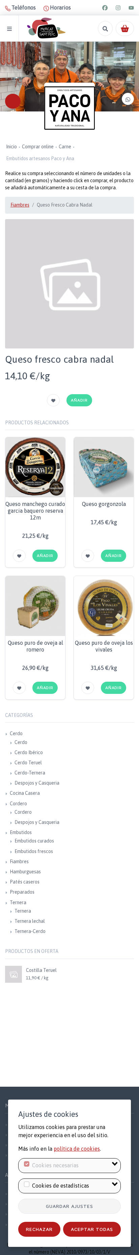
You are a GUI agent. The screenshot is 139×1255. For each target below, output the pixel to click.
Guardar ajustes (69, 1206)
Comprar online (38, 146)
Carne (65, 146)
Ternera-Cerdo (30, 931)
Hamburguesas (25, 871)
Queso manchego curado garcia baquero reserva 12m (35, 510)
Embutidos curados (34, 841)
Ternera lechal (30, 921)
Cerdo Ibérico (29, 752)
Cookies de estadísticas (60, 1186)
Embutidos (21, 832)
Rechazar (39, 1229)
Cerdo (16, 733)
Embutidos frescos (34, 851)
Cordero (18, 803)
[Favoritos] (53, 400)
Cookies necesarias (55, 1165)
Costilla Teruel (41, 970)
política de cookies (77, 1149)
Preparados (22, 892)
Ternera (18, 902)
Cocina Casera (25, 793)
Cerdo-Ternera (30, 772)
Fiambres (19, 205)
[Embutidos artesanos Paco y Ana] (69, 108)
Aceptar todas (92, 1229)
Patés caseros (24, 882)
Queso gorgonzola (104, 504)
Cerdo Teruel (28, 762)
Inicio (11, 146)
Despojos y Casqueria (37, 783)
